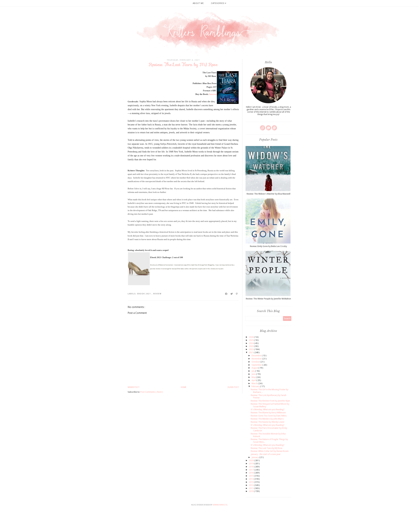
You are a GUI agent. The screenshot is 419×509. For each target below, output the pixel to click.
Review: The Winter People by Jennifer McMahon (268, 298)
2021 (251, 352)
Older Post (233, 387)
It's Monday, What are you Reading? (267, 409)
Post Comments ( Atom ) (151, 392)
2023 (251, 346)
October (256, 362)
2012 (251, 485)
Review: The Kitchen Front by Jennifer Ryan (270, 401)
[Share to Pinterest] (237, 294)
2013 (251, 482)
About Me (198, 3)
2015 (251, 476)
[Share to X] (232, 294)
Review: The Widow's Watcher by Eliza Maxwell (268, 194)
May (254, 377)
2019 (251, 463)
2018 (251, 466)
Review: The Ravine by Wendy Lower (267, 422)
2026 (251, 337)
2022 (251, 349)
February (255, 386)
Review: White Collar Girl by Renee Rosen (270, 451)
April (254, 380)
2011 (251, 488)
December (257, 355)
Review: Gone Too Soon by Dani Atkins (269, 415)
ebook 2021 (144, 294)
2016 (251, 472)
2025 (251, 340)
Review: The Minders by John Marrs (267, 419)
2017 (251, 470)
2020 (251, 460)
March (255, 383)
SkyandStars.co (220, 505)
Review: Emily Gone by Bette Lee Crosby (268, 246)
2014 (251, 479)
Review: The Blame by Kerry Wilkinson (268, 412)
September (257, 365)
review (157, 294)
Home (183, 387)
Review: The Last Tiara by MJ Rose (266, 448)
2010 (251, 491)
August (255, 368)
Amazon (213, 94)
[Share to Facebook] (226, 294)
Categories (218, 3)
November (257, 358)
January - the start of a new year (266, 454)
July (253, 371)
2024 (251, 343)
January (255, 457)
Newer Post (133, 387)
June (254, 374)
